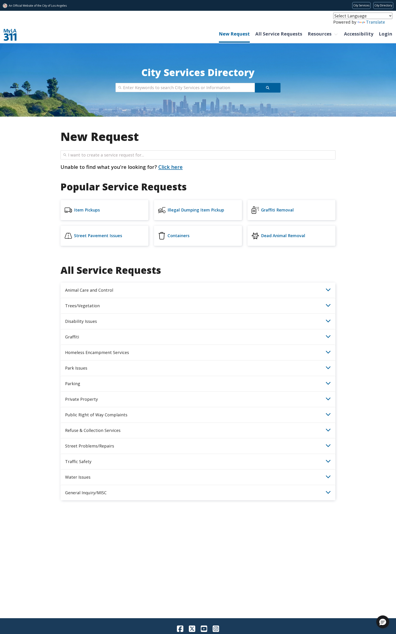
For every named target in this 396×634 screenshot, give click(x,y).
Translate (375, 22)
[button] (382, 621)
